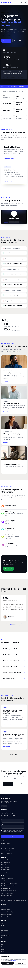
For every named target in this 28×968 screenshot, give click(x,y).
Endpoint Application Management (9, 883)
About (2, 944)
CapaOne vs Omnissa (6, 916)
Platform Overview (5, 843)
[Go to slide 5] (15, 624)
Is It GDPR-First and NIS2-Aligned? (12, 672)
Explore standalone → (9, 158)
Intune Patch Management (7, 848)
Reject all (20, 963)
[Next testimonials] (20, 624)
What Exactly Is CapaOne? (10, 649)
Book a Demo (6, 41)
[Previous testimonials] (7, 624)
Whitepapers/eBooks (6, 935)
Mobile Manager (5, 867)
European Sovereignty (6, 853)
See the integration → (9, 181)
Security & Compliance (6, 850)
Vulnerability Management (7, 878)
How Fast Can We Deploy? (10, 666)
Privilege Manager (5, 864)
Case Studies (4, 928)
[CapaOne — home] (6, 2)
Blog (2, 923)
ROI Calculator (4, 932)
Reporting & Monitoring (6, 888)
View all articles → (14, 754)
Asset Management (5, 880)
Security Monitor (5, 872)
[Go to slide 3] (13, 624)
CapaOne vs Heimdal (6, 907)
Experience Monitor (5, 869)
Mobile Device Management (7, 893)
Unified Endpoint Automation (8, 885)
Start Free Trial (17, 41)
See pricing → (8, 569)
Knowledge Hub (5, 930)
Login (2, 954)
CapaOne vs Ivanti (5, 909)
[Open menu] (25, 2)
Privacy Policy (8, 833)
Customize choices (6, 965)
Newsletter (3, 937)
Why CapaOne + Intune (6, 846)
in (2, 806)
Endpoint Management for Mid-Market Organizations (13, 900)
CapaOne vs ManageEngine (7, 911)
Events (3, 925)
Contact (3, 949)
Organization (4, 824)
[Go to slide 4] (14, 624)
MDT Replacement (5, 898)
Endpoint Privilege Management (8, 890)
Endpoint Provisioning (6, 895)
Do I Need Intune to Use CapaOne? (12, 654)
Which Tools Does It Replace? (11, 660)
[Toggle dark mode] (21, 2)
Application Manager (6, 859)
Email (2, 818)
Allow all (8, 963)
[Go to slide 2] (12, 624)
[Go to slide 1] (11, 624)
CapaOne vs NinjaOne (6, 914)
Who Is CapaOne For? (8, 678)
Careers (3, 946)
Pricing (2, 951)
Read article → (7, 724)
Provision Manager (5, 862)
